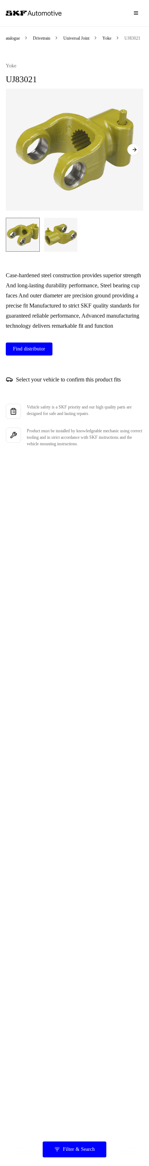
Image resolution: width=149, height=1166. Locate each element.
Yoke (106, 38)
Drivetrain (41, 38)
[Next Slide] (133, 149)
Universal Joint (76, 38)
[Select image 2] (60, 235)
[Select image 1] (23, 235)
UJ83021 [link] (132, 38)
